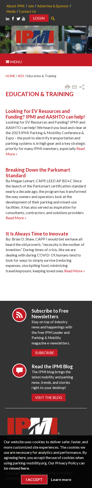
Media (11, 11)
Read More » (16, 217)
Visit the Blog (48, 397)
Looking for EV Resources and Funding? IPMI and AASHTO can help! (45, 114)
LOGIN (39, 18)
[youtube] (23, 19)
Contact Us (27, 11)
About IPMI (16, 6)
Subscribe (44, 353)
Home (10, 76)
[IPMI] (35, 38)
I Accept (34, 479)
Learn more (61, 479)
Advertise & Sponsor (53, 6)
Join (31, 6)
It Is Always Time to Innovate (37, 233)
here (25, 468)
